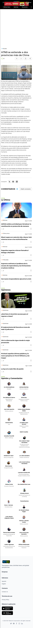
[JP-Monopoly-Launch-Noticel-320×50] (16, 4)
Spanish (4, 581)
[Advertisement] (16, 26)
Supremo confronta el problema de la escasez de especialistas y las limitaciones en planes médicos (16, 266)
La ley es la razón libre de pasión (12, 369)
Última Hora (6, 7)
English (4, 583)
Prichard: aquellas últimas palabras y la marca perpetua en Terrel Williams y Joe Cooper (15, 356)
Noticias (16, 7)
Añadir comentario (25, 189)
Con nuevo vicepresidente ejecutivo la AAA (16, 279)
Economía (24, 7)
